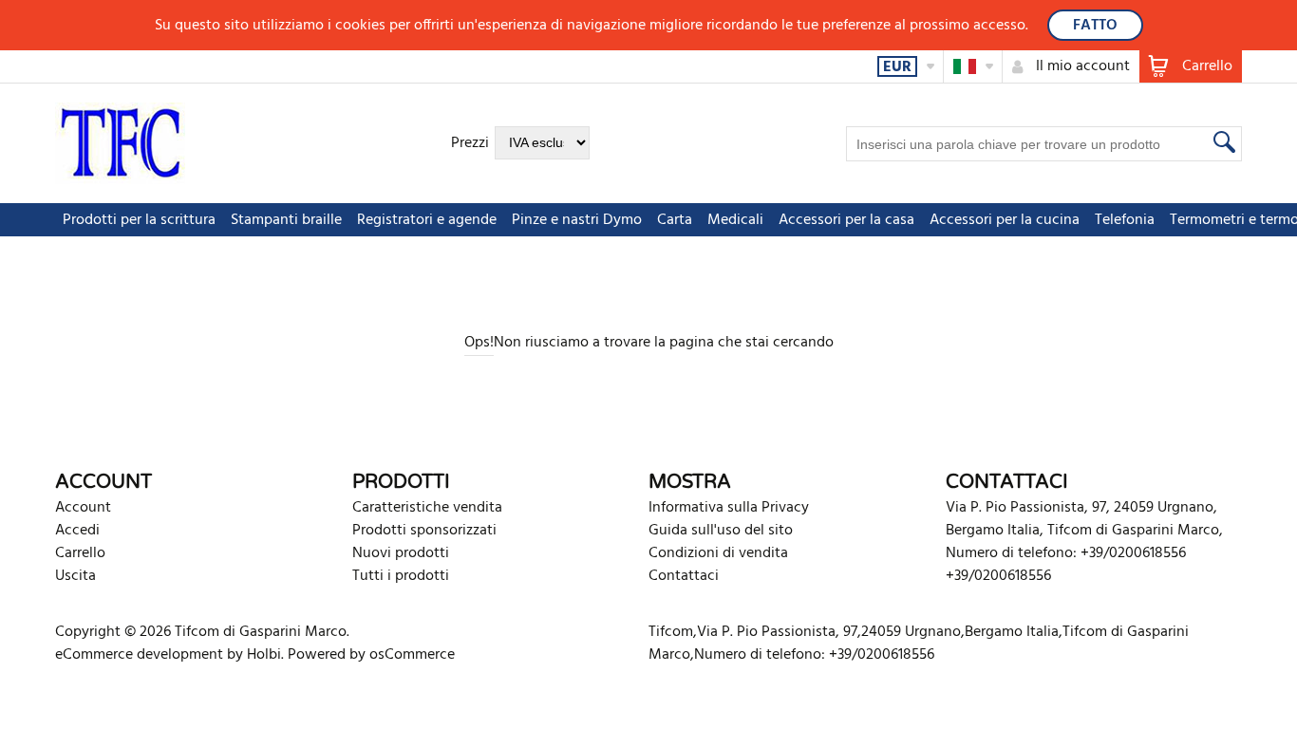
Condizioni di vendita (718, 553)
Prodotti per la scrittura (139, 220)
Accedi (77, 530)
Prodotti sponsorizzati (424, 530)
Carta (674, 220)
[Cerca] (1222, 141)
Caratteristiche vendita (427, 507)
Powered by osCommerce (371, 655)
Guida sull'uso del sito (720, 530)
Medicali (735, 220)
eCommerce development (139, 655)
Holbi (264, 655)
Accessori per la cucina (1005, 220)
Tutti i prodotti (400, 576)
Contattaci (683, 576)
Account (83, 507)
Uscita (75, 576)
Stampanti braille (286, 220)
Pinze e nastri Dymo (577, 220)
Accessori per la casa (846, 220)
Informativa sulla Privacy (728, 507)
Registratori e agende (427, 220)
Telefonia (1125, 220)
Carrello (80, 553)
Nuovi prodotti (400, 553)
